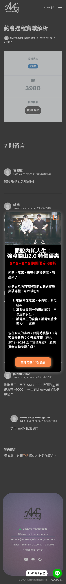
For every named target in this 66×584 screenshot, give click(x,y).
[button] (56, 217)
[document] (33, 292)
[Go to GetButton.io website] (57, 580)
